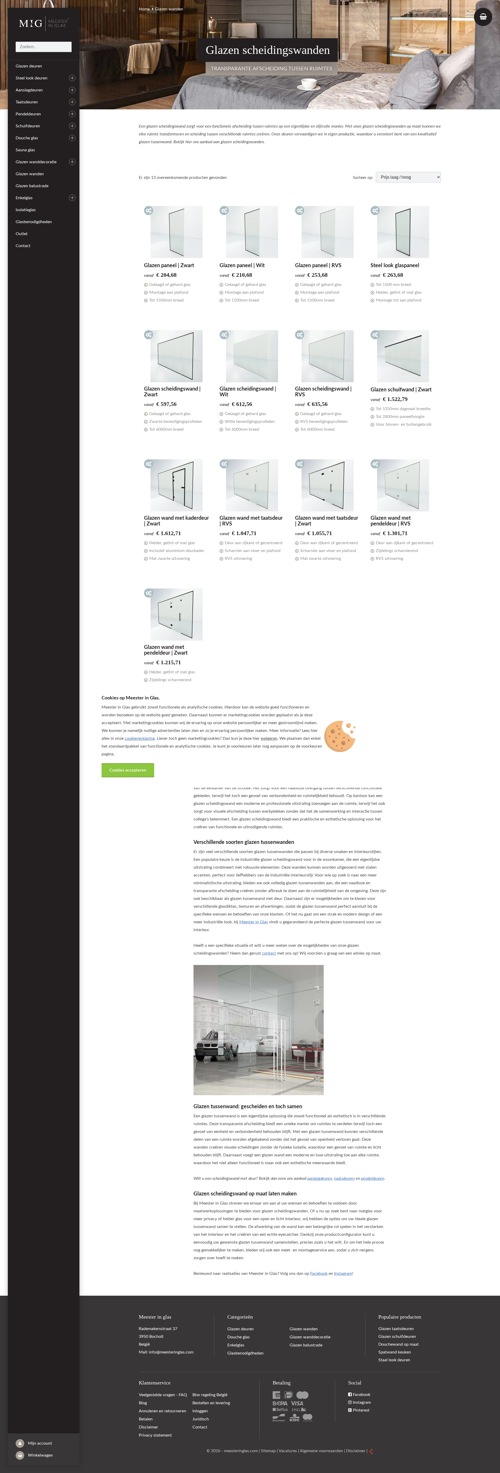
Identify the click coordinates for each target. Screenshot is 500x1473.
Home (144, 9)
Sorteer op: (363, 177)
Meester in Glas (253, 922)
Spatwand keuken (394, 1352)
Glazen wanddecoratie (36, 162)
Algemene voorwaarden (321, 1451)
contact (269, 953)
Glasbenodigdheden (34, 222)
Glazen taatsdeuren (396, 1329)
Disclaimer (355, 1451)
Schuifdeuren (28, 126)
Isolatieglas (26, 210)
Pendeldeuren (28, 114)
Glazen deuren (29, 66)
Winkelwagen (40, 1455)
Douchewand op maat (398, 1344)
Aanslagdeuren (29, 90)
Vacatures (288, 1451)
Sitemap (268, 1451)
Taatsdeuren (27, 102)
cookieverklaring (140, 738)
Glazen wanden (30, 174)
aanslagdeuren (319, 1178)
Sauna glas (25, 150)
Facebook (319, 1273)
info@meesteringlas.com (171, 1352)
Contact (23, 246)
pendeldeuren (372, 1178)
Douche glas (27, 138)
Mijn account (39, 1443)
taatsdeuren (344, 1178)
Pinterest (361, 1410)
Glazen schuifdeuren (397, 1336)
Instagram (343, 1273)
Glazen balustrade (32, 186)
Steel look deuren (31, 78)
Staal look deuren (394, 1360)
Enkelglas (24, 198)
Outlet (22, 234)
